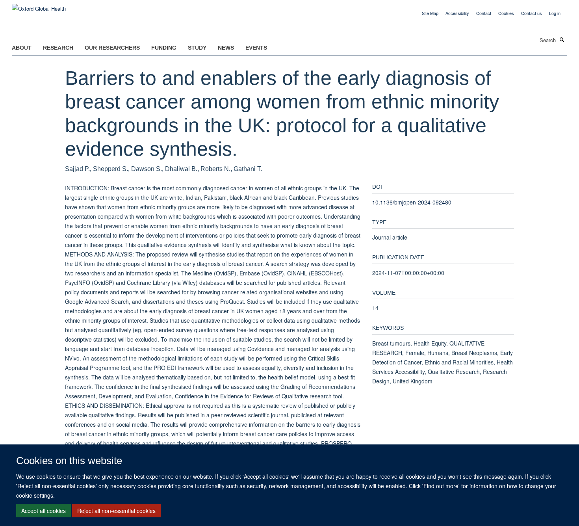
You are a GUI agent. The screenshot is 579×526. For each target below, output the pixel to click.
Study (197, 48)
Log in (554, 13)
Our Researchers (112, 48)
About (22, 48)
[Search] (562, 39)
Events (256, 48)
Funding (163, 48)
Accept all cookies (43, 511)
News (226, 48)
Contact (483, 13)
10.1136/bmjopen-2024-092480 (411, 202)
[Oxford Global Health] (39, 5)
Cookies (506, 13)
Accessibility (457, 13)
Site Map (430, 13)
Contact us (531, 13)
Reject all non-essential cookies (116, 511)
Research (58, 48)
